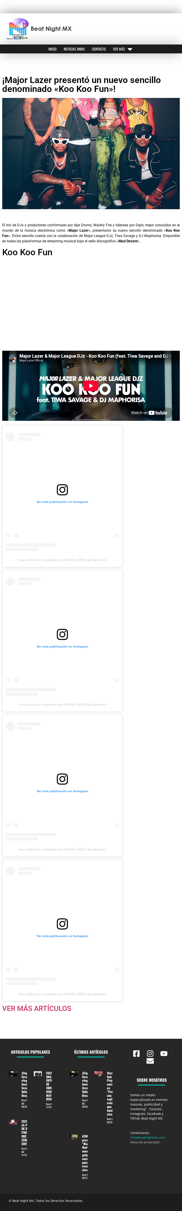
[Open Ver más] (130, 49)
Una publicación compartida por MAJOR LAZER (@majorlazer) (62, 560)
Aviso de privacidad (144, 1142)
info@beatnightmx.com (147, 1137)
